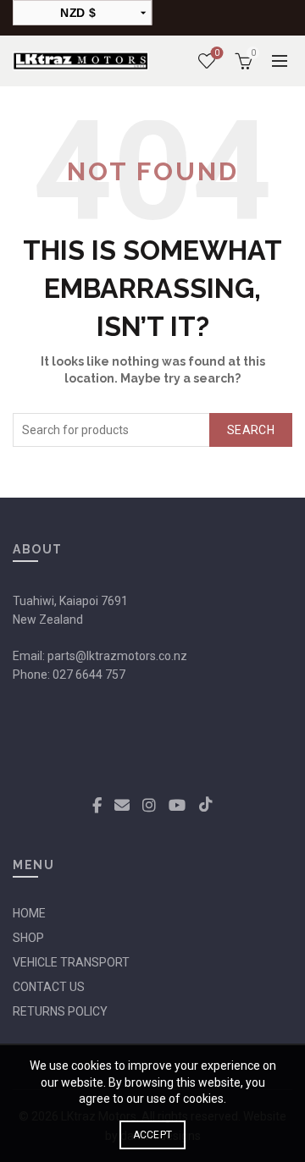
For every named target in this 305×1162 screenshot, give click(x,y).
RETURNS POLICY (60, 1011)
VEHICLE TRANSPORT (71, 962)
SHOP (28, 937)
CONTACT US (49, 987)
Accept (153, 1135)
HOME (29, 913)
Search (250, 430)
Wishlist (216, 53)
